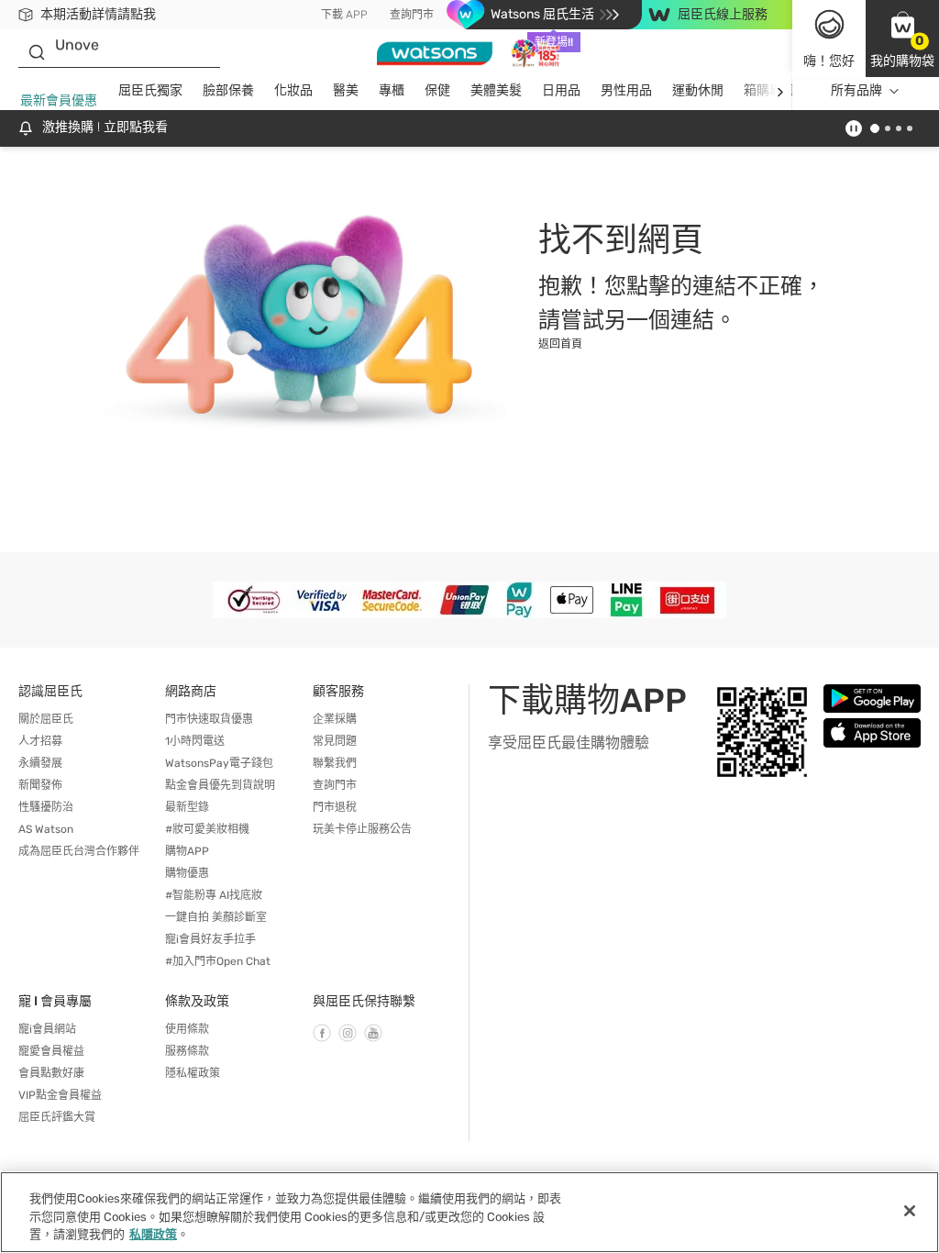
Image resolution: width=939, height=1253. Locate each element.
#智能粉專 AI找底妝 (213, 895)
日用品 (561, 90)
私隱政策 (153, 1234)
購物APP (187, 851)
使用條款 (187, 1029)
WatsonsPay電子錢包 (219, 763)
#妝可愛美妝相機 (207, 829)
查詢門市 (412, 14)
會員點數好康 (51, 1073)
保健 (437, 90)
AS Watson (45, 829)
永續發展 (40, 763)
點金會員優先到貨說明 (220, 785)
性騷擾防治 (45, 807)
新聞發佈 (40, 785)
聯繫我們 (335, 763)
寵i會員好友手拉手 (210, 939)
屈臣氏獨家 (150, 90)
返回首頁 (560, 344)
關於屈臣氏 (45, 719)
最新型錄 (187, 807)
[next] (779, 91)
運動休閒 (698, 90)
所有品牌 (856, 90)
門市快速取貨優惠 (209, 719)
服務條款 (187, 1051)
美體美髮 (496, 90)
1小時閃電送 (195, 741)
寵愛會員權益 (51, 1051)
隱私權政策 (192, 1073)
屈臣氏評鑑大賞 (56, 1117)
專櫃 (391, 90)
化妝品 (293, 90)
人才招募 (40, 741)
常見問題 (335, 741)
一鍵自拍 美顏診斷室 (216, 917)
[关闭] (909, 1211)
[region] (469, 1212)
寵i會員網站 (47, 1029)
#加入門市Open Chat (218, 961)
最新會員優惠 (58, 100)
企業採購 (335, 719)
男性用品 (626, 90)
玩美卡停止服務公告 (362, 829)
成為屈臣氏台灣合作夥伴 (78, 851)
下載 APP (344, 14)
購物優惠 (187, 873)
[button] (902, 38)
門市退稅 (335, 807)
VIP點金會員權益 (60, 1095)
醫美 (346, 90)
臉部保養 (228, 90)
